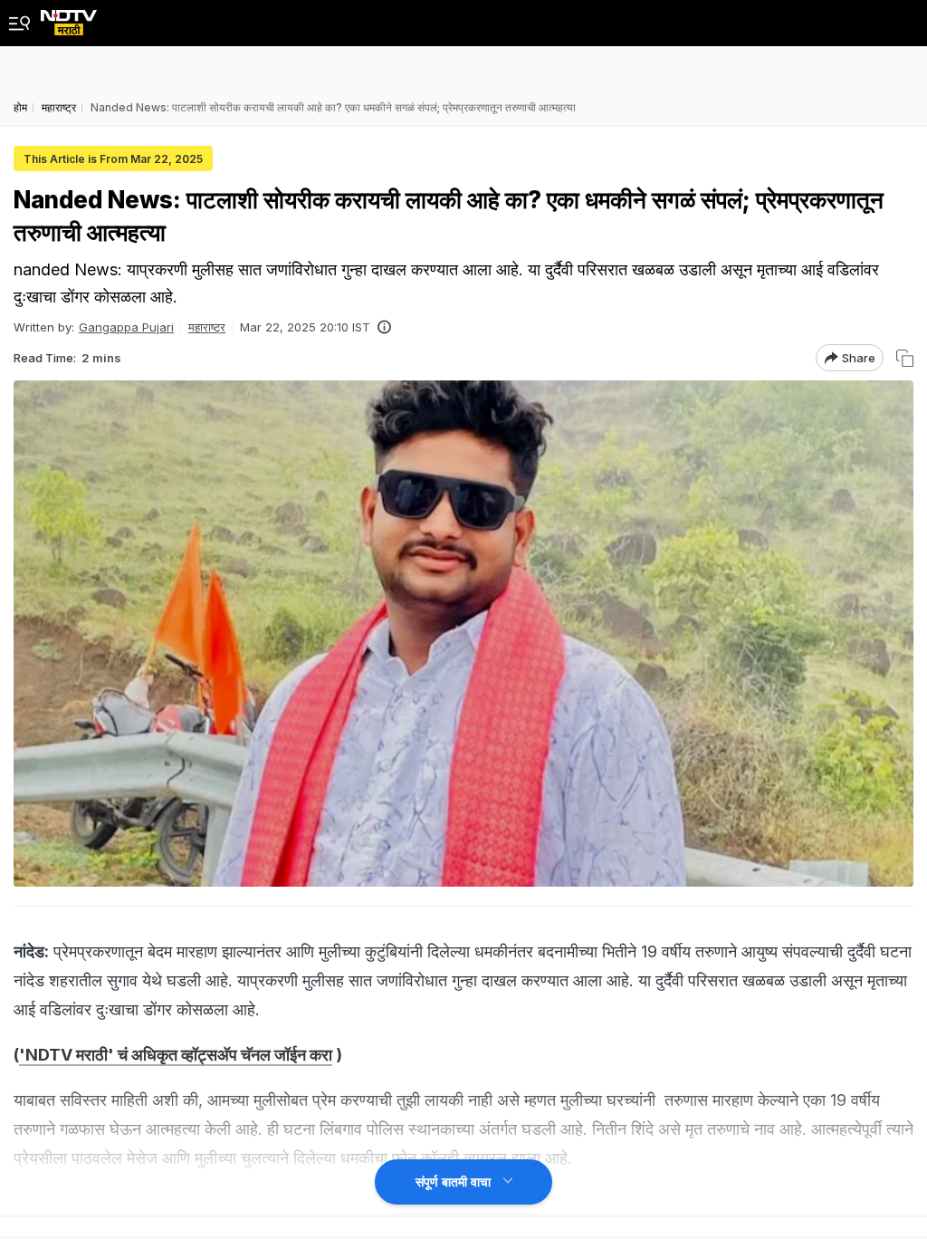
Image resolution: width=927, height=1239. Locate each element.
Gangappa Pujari (126, 327)
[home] (69, 17)
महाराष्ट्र (206, 327)
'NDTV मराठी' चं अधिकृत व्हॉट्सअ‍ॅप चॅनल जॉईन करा (175, 1054)
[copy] (904, 358)
